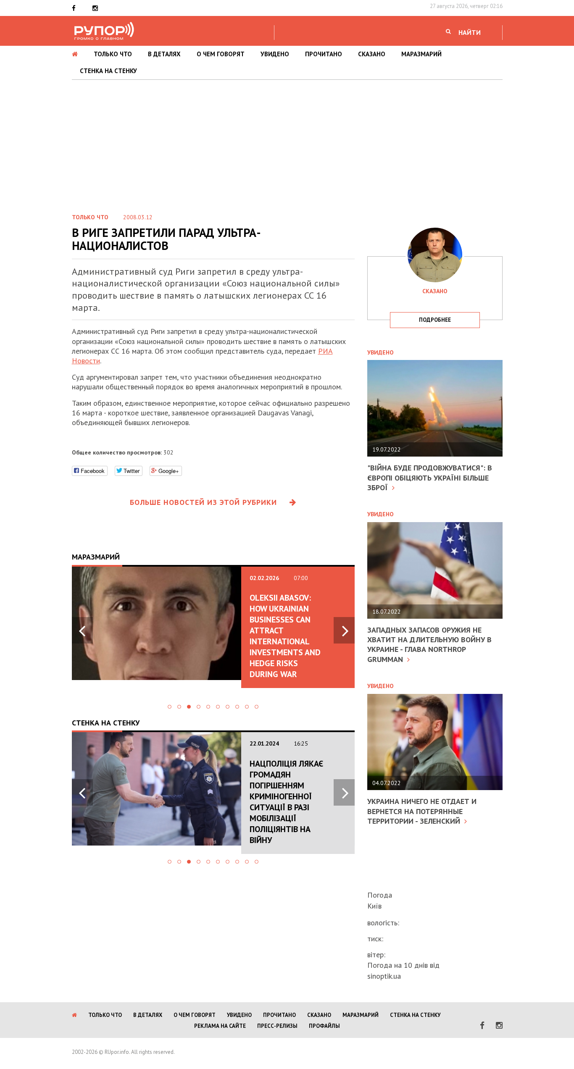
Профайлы (324, 1026)
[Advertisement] (287, 143)
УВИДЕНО (275, 54)
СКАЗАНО (371, 54)
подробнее (435, 319)
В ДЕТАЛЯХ (164, 54)
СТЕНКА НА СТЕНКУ (108, 71)
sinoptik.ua (384, 976)
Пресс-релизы (277, 1026)
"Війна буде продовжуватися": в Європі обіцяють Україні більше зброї (429, 477)
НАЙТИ (469, 32)
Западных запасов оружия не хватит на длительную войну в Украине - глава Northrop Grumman (429, 644)
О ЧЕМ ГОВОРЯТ (221, 54)
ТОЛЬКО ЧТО (113, 54)
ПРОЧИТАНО (323, 54)
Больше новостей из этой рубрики (203, 502)
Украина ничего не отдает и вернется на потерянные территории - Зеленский (422, 811)
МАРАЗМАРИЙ (421, 54)
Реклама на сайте (220, 1026)
